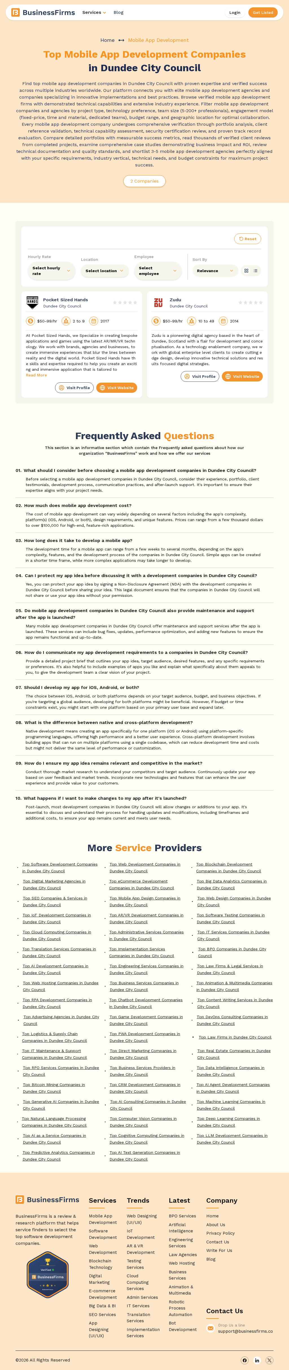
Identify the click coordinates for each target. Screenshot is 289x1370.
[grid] (246, 270)
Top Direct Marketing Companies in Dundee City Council (143, 1054)
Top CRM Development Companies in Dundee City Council (145, 1088)
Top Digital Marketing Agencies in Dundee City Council (54, 884)
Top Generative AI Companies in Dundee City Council (61, 1105)
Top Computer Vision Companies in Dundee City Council (143, 1122)
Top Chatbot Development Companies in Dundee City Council (146, 1003)
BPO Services (182, 1216)
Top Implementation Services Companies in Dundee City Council (141, 952)
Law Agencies (183, 1254)
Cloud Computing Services (138, 1282)
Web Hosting (182, 1263)
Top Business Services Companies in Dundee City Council (144, 986)
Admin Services (142, 1297)
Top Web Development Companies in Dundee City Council (145, 867)
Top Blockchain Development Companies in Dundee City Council (228, 867)
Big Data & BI (102, 1305)
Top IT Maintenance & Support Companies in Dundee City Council (54, 1054)
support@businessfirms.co (245, 1331)
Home (107, 40)
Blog (118, 12)
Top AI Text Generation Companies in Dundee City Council (145, 1155)
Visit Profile (78, 387)
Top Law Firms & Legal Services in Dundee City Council (230, 969)
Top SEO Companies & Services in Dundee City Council (55, 901)
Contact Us (217, 1242)
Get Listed (263, 12)
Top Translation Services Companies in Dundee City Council (59, 952)
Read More (36, 375)
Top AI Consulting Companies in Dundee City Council (148, 1105)
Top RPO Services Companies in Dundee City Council (61, 1071)
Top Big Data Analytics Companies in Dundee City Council (232, 884)
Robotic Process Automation (180, 1308)
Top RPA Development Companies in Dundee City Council (57, 1003)
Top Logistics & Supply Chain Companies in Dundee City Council (54, 1037)
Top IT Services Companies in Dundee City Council (233, 935)
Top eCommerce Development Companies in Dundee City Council (141, 884)
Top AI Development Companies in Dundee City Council (55, 969)
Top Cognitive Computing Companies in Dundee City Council (147, 1138)
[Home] (43, 12)
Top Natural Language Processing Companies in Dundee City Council (54, 1122)
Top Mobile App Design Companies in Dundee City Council (145, 901)
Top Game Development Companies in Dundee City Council (146, 1020)
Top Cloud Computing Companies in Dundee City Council (57, 935)
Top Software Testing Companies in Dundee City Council (231, 918)
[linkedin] (257, 1360)
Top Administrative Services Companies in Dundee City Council (146, 935)
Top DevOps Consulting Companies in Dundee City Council (232, 1020)
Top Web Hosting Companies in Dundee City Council (60, 986)
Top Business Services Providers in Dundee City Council (142, 1071)
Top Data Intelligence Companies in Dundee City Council (230, 1071)
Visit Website (121, 387)
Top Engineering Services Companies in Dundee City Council (146, 969)
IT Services (138, 1305)
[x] (269, 1360)
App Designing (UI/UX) (99, 1329)
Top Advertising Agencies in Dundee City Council (61, 1020)
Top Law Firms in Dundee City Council (235, 1037)
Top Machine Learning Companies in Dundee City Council (231, 1105)
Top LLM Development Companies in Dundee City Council (232, 1138)
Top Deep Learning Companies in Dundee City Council (228, 1122)
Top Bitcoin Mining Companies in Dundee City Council (54, 1088)
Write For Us (219, 1250)
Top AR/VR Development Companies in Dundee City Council (146, 918)
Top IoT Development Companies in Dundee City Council (57, 918)
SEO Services (102, 1314)
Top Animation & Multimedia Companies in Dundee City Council (234, 986)
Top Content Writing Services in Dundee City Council (235, 1003)
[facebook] (245, 1360)
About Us (215, 1224)
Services (91, 12)
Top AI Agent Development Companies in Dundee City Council (233, 1088)
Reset (250, 239)
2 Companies (144, 181)
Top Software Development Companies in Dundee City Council (60, 867)
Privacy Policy (220, 1233)
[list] (255, 270)
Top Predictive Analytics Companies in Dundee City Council (59, 1155)
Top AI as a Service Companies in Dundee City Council (54, 1138)
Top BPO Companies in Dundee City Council (232, 952)
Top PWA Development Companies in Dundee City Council (145, 1037)
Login (234, 12)
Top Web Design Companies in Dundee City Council (234, 901)
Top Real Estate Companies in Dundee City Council (234, 1054)
